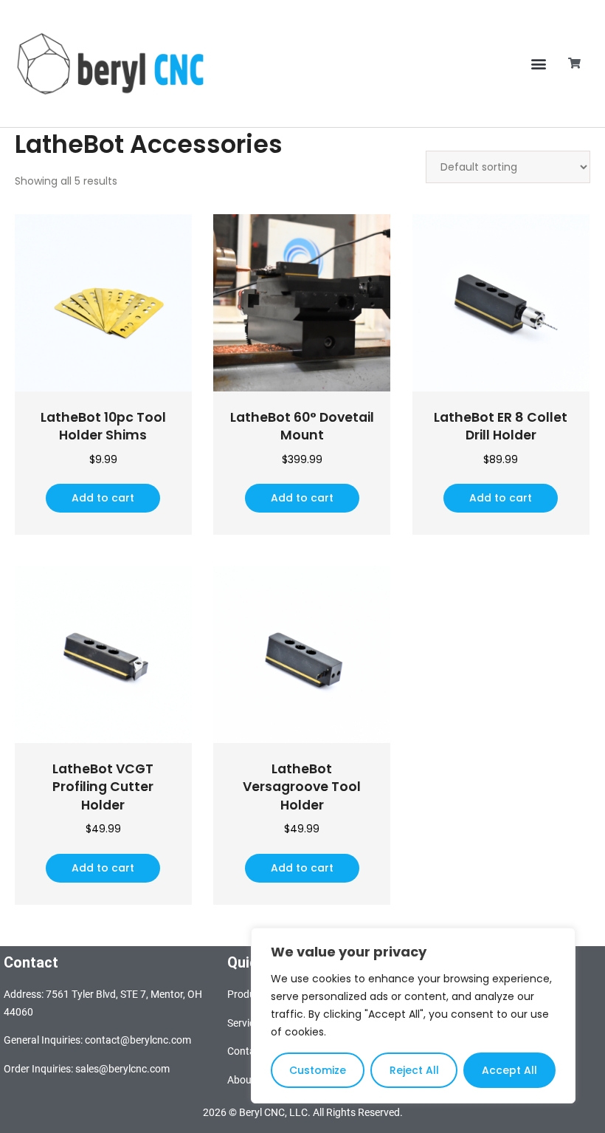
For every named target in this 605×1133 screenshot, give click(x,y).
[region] (413, 1015)
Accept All (509, 1070)
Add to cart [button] (103, 497)
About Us (248, 1080)
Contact (245, 1051)
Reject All (414, 1070)
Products (248, 994)
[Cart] (574, 63)
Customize (317, 1070)
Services (246, 1023)
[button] (538, 63)
